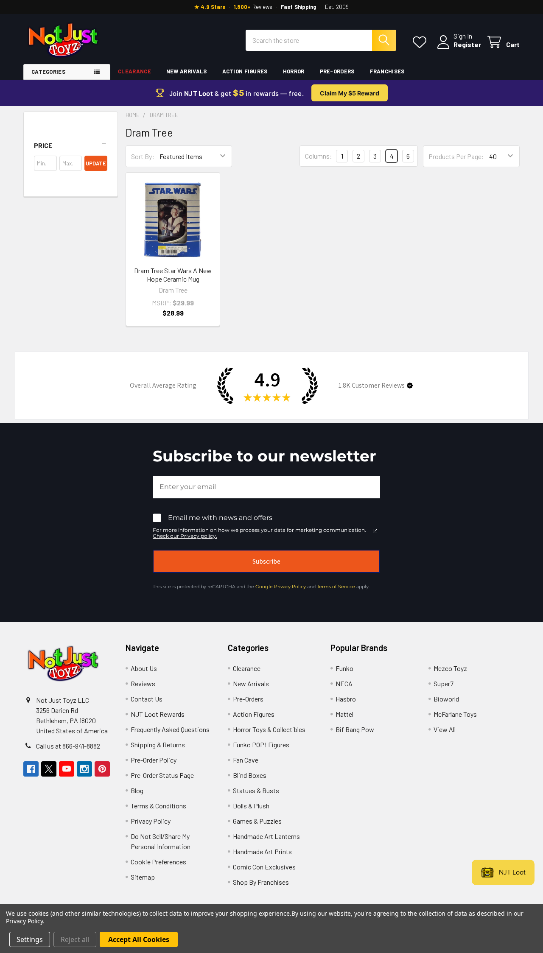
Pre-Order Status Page (162, 775)
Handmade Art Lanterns (266, 836)
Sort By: (142, 156)
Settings (30, 939)
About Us (144, 668)
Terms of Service (336, 587)
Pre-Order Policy (153, 760)
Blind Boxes (249, 775)
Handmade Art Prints (262, 851)
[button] (70, 145)
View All (445, 729)
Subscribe (266, 561)
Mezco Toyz (450, 668)
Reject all (75, 939)
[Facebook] (31, 769)
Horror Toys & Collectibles (269, 729)
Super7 (443, 683)
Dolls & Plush (251, 806)
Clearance (134, 71)
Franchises (387, 71)
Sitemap (143, 877)
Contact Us (146, 699)
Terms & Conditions (158, 806)
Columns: (318, 156)
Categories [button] (48, 71)
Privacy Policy (151, 821)
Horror (294, 71)
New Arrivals (186, 71)
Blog (137, 790)
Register (467, 44)
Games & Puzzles (257, 821)
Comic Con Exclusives (264, 867)
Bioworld (446, 699)
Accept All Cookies (138, 939)
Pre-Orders (337, 71)
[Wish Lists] (421, 42)
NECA (344, 683)
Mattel (344, 714)
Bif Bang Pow (355, 729)
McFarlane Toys (455, 714)
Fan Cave (245, 760)
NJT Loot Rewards (158, 714)
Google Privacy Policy (280, 587)
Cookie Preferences (158, 862)
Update (96, 163)
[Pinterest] (102, 769)
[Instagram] (84, 769)
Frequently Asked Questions (170, 729)
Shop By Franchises (261, 882)
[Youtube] (66, 769)
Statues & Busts (256, 790)
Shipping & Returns (158, 745)
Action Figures (245, 71)
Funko (344, 668)
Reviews (143, 683)
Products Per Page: (456, 156)
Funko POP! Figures (261, 745)
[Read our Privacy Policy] (375, 531)
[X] (48, 769)
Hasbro (346, 699)
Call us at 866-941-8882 (68, 746)
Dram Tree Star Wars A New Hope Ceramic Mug (173, 274)
